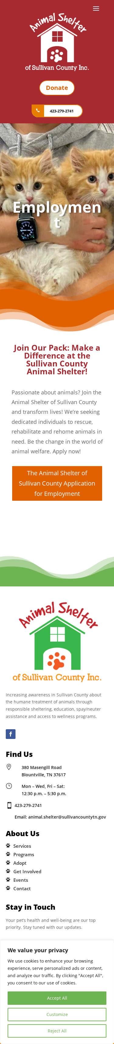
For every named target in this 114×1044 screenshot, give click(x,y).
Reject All (57, 1031)
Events (20, 880)
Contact (22, 888)
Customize (57, 1014)
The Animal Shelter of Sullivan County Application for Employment (57, 483)
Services (22, 846)
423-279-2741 (62, 111)
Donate (57, 88)
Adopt (19, 863)
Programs (23, 854)
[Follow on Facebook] (11, 734)
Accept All (57, 998)
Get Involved (27, 871)
